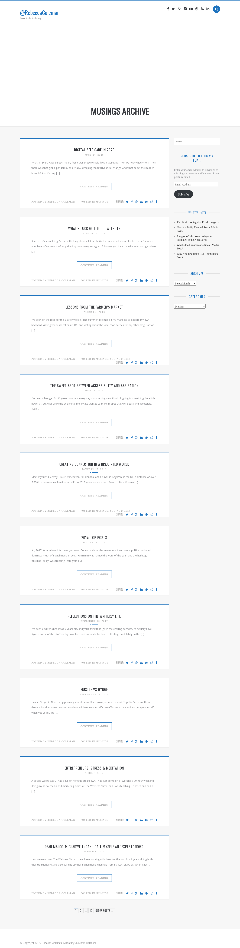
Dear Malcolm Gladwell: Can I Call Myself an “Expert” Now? (94, 846)
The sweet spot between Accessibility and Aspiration (94, 385)
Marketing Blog (114, 93)
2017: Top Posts (94, 537)
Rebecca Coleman (61, 201)
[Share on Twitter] (127, 202)
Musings (102, 201)
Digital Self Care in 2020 (94, 149)
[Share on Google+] (136, 202)
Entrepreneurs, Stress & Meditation (94, 768)
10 (91, 910)
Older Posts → (104, 910)
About (93, 93)
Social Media (120, 358)
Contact (154, 93)
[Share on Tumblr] (156, 202)
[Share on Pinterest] (146, 202)
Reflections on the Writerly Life (94, 616)
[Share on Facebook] (132, 202)
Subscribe (183, 194)
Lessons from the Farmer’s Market (94, 307)
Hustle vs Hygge (94, 689)
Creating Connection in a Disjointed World (94, 464)
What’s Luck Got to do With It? (94, 228)
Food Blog (136, 93)
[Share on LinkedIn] (141, 202)
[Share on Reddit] (151, 202)
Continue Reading (94, 186)
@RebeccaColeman (40, 12)
